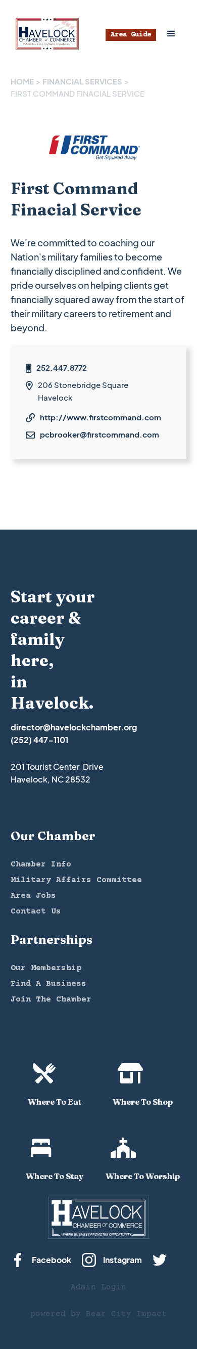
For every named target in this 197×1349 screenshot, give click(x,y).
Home (22, 81)
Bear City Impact (126, 1314)
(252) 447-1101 (39, 739)
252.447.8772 (61, 367)
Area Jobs (33, 895)
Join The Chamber (51, 999)
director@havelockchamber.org (74, 727)
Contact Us (36, 911)
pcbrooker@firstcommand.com (99, 434)
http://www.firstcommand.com (100, 417)
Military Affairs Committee (76, 880)
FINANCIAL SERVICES (82, 81)
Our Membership (46, 968)
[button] (171, 34)
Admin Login (98, 1287)
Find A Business (48, 983)
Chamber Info (41, 864)
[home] (45, 34)
